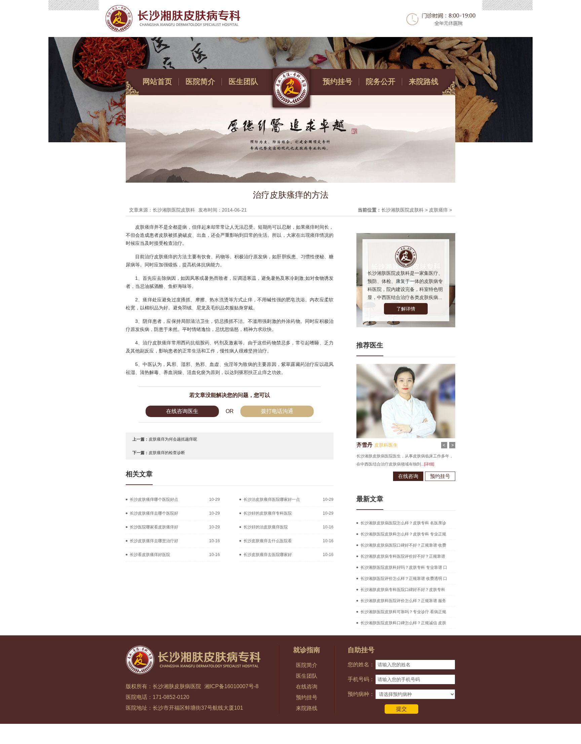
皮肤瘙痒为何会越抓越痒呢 (173, 439)
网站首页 (157, 81)
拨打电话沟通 (277, 411)
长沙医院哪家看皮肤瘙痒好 (154, 527)
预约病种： (361, 694)
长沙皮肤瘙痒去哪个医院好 (154, 513)
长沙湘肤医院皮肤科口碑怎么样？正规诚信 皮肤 (403, 623)
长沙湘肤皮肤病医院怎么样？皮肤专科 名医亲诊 (403, 523)
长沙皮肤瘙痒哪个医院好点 (154, 499)
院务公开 (380, 81)
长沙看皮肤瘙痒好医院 (150, 554)
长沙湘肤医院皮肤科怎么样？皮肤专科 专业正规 (403, 534)
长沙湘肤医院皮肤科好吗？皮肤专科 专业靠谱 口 (403, 567)
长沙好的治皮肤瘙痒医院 (265, 527)
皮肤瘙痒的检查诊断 (167, 452)
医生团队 (243, 81)
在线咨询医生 (182, 411)
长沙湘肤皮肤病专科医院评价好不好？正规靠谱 (402, 556)
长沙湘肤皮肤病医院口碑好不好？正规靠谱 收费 (403, 545)
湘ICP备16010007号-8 (231, 686)
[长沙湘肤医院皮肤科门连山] (374, 366)
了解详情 (405, 308)
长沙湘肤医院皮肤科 (402, 210)
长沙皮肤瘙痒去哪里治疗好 (154, 540)
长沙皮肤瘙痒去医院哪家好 (267, 554)
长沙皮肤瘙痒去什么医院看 (267, 540)
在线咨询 (377, 476)
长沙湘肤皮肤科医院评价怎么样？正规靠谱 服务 (403, 600)
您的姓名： (361, 664)
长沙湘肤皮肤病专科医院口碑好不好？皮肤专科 (402, 589)
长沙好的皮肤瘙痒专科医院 (267, 513)
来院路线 (423, 81)
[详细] (398, 464)
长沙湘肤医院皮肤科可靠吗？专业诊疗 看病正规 (403, 611)
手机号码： (361, 679)
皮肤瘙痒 (438, 210)
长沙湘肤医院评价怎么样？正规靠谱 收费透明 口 (403, 578)
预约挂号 (337, 81)
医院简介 (200, 81)
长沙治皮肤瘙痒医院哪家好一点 (271, 499)
